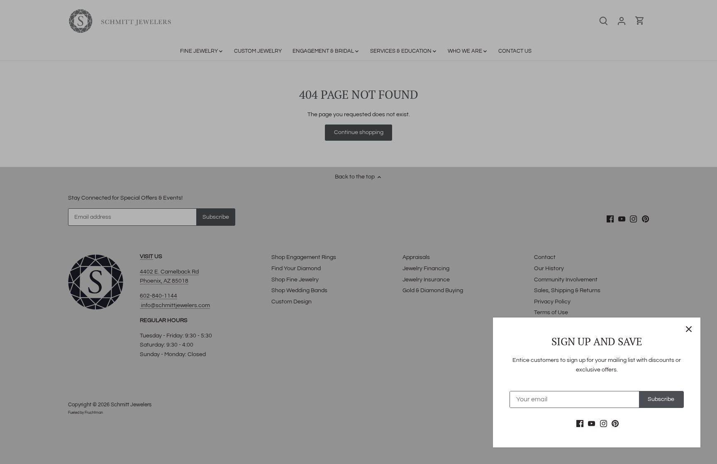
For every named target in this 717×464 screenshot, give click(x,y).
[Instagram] (603, 424)
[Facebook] (579, 424)
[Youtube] (591, 424)
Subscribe (661, 399)
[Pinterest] (615, 424)
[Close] (689, 329)
